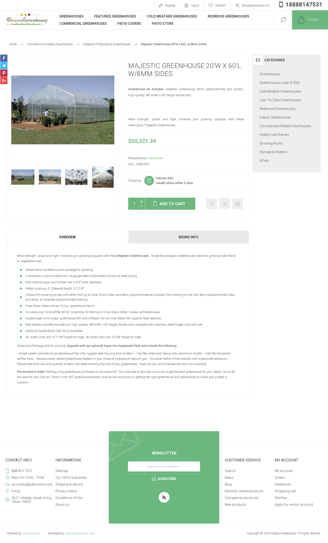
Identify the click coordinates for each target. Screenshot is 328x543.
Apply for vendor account (294, 504)
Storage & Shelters (273, 152)
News (229, 478)
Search (230, 471)
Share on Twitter (3, 65)
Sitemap (61, 471)
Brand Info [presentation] (188, 237)
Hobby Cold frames (274, 135)
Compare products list (255, 5)
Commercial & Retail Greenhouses (285, 126)
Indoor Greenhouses (275, 117)
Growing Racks (271, 143)
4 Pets (264, 161)
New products (235, 504)
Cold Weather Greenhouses (280, 91)
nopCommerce (31, 533)
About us (62, 504)
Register (170, 5)
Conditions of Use (69, 498)
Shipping (134, 180)
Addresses (283, 484)
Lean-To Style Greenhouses (280, 100)
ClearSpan (155, 158)
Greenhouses (270, 74)
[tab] (67, 237)
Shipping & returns (69, 484)
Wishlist (281, 498)
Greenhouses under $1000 (280, 83)
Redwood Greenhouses (277, 109)
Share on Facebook (3, 58)
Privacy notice (66, 491)
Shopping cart (285, 491)
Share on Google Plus (3, 80)
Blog (228, 484)
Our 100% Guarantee (70, 478)
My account (284, 471)
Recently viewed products (244, 491)
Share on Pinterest (3, 73)
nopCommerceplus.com (80, 533)
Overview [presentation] (67, 237)
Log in (195, 5)
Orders (280, 478)
